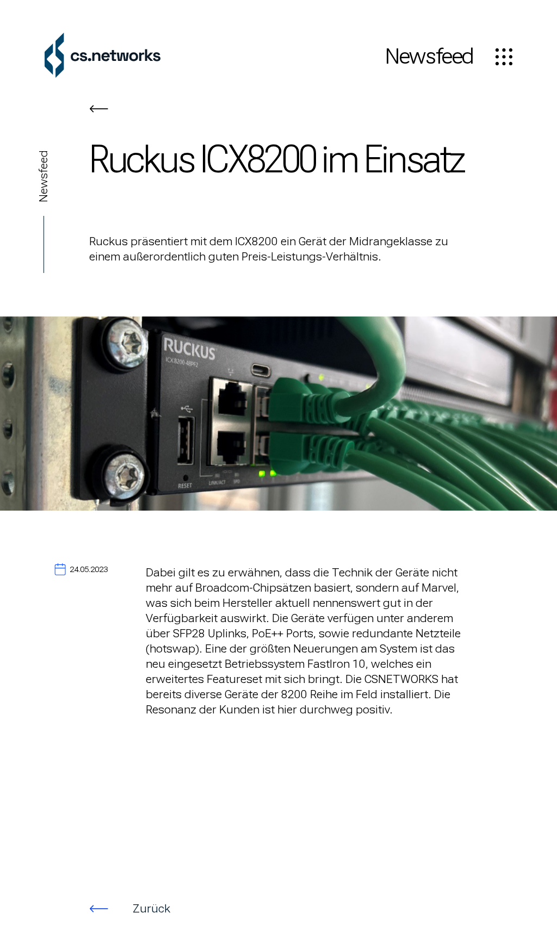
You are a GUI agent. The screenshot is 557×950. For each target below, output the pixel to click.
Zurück (151, 908)
